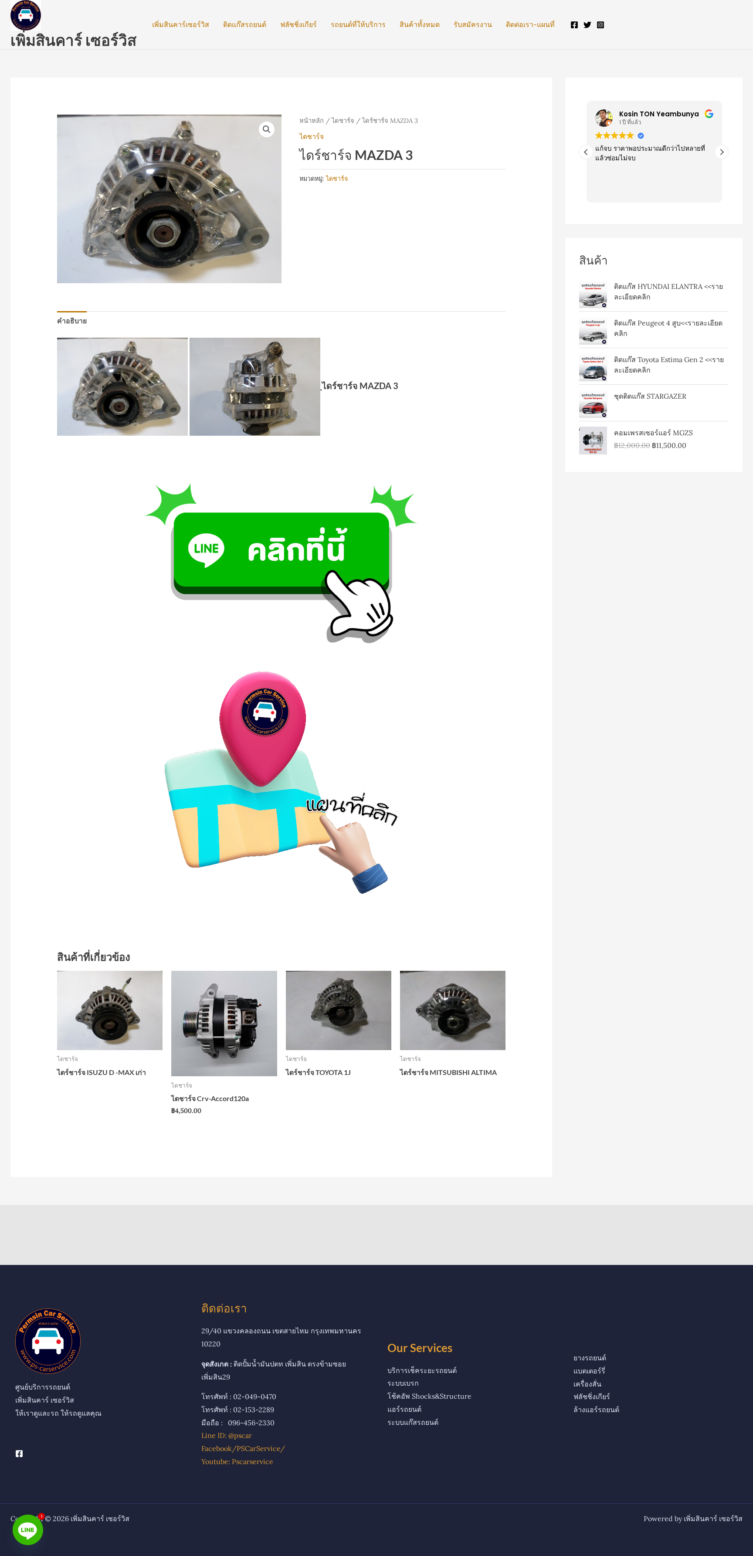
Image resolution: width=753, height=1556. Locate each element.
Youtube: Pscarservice (237, 1461)
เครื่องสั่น (587, 1384)
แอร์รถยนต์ (404, 1409)
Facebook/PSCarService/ (243, 1448)
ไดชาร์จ (343, 120)
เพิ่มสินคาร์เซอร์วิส (180, 24)
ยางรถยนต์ (589, 1357)
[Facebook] (574, 25)
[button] (267, 129)
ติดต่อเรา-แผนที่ (530, 24)
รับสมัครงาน (473, 24)
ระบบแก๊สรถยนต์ (412, 1422)
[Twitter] (587, 25)
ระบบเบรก (403, 1383)
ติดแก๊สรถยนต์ (244, 24)
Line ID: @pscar (226, 1435)
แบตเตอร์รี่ (589, 1370)
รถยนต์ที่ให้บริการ (358, 24)
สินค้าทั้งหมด (420, 24)
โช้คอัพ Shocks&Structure (429, 1396)
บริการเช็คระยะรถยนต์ (422, 1370)
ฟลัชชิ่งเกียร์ (298, 24)
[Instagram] (600, 25)
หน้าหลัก (311, 120)
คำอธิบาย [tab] (72, 320)
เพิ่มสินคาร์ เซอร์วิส (73, 40)
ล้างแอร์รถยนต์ (596, 1409)
